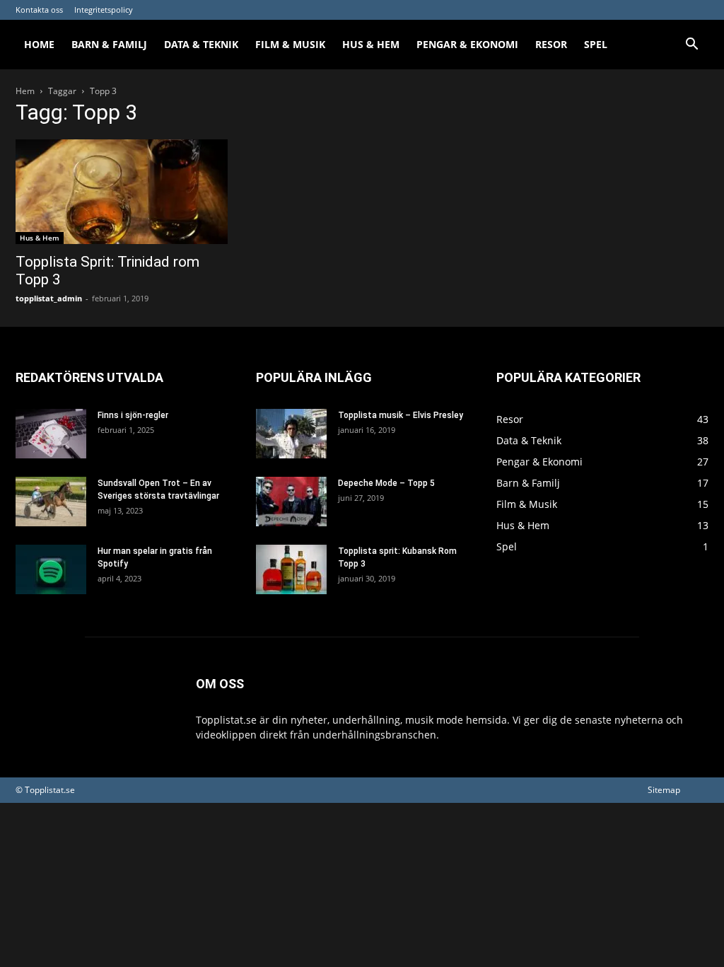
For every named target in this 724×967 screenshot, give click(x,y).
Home (39, 44)
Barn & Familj (109, 44)
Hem (25, 91)
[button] (691, 45)
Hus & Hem (370, 44)
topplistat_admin (49, 298)
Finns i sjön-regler (133, 415)
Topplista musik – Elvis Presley (400, 415)
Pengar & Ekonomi (467, 44)
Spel (595, 44)
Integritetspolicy (103, 9)
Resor (551, 44)
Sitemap (664, 790)
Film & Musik (290, 44)
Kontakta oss (39, 9)
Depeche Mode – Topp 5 (386, 483)
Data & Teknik (201, 44)
